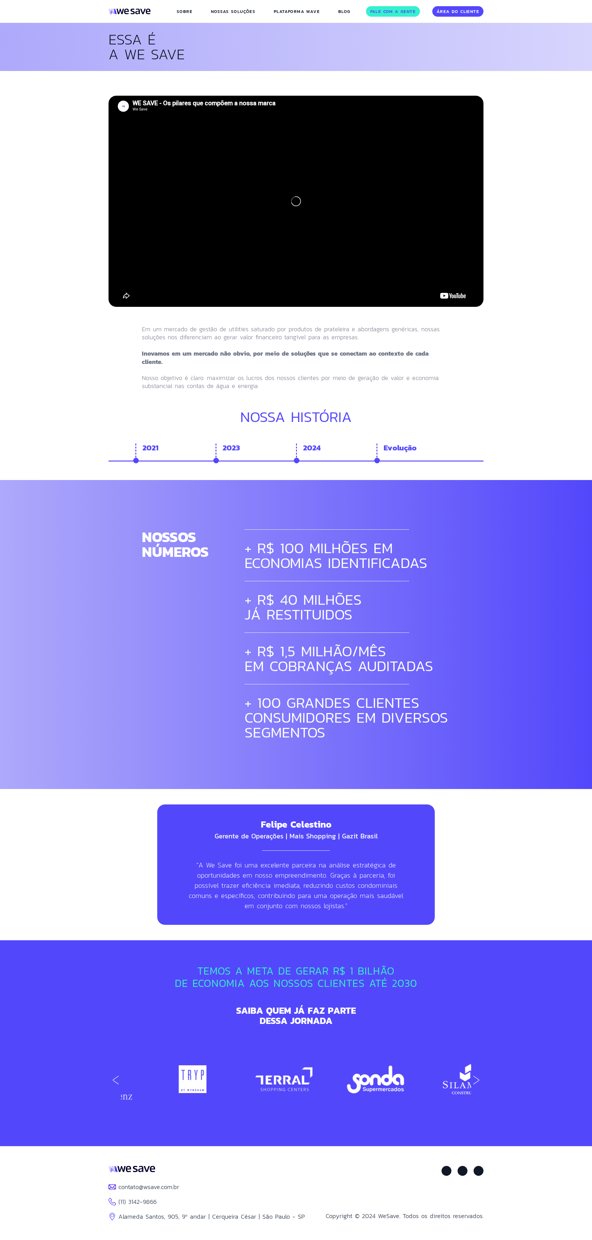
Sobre (184, 11)
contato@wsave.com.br (148, 1187)
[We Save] (132, 1170)
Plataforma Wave (297, 11)
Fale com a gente (393, 11)
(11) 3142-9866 (137, 1201)
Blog (344, 11)
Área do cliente (458, 11)
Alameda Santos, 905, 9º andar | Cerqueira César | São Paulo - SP (211, 1216)
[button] (476, 1080)
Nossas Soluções (233, 11)
